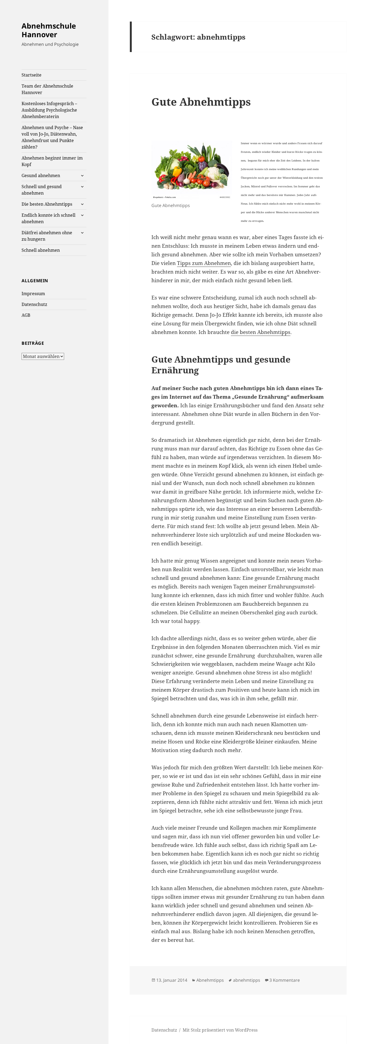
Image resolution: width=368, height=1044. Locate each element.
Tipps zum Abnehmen (204, 263)
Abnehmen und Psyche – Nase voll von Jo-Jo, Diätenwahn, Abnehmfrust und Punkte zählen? (52, 137)
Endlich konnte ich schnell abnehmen (48, 218)
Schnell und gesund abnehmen (42, 190)
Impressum (33, 294)
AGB (26, 315)
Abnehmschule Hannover (49, 30)
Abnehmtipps (210, 980)
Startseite (31, 75)
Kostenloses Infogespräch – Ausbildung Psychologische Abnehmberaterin (49, 110)
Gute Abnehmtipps (201, 101)
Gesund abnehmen (41, 175)
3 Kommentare (284, 980)
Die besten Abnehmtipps (47, 204)
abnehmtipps (246, 980)
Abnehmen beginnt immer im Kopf (52, 161)
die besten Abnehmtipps (260, 332)
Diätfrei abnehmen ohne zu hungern (47, 236)
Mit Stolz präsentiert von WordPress (220, 1030)
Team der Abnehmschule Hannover (47, 89)
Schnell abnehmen (41, 250)
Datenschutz (34, 304)
